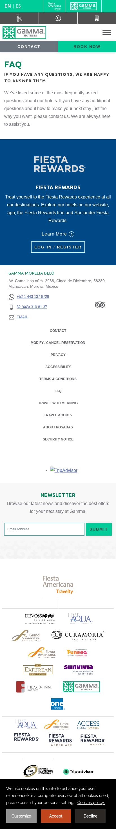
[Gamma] (83, 6)
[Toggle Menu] (106, 32)
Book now (87, 46)
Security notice (58, 439)
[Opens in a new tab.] (63, 470)
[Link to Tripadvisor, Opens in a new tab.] (100, 305)
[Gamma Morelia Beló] (24, 32)
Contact (29, 46)
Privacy (58, 355)
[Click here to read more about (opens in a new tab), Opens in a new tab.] (39, 618)
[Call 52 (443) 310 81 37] (97, 18)
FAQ (58, 391)
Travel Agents (58, 415)
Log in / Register (58, 247)
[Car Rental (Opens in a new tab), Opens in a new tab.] (19, 18)
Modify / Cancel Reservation (58, 343)
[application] (58, 804)
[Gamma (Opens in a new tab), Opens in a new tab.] (54, 6)
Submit (99, 529)
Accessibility (58, 367)
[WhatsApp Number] (58, 18)
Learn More (54, 234)
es (18, 5)
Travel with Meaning (58, 403)
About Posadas (58, 427)
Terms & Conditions (58, 379)
